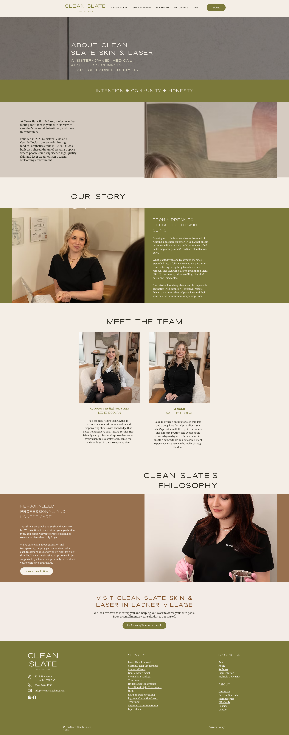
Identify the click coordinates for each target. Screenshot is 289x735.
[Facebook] (34, 697)
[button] (195, 7)
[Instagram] (29, 697)
